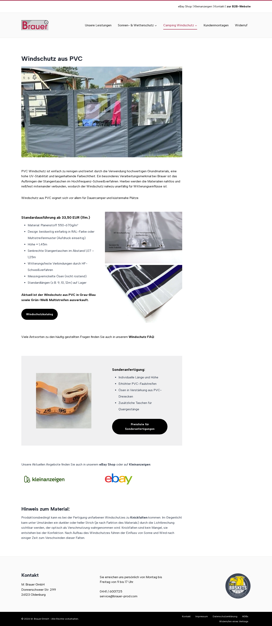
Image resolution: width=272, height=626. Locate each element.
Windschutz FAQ (141, 337)
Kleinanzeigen (203, 6)
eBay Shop (185, 6)
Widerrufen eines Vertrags (233, 621)
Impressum (201, 616)
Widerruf (241, 25)
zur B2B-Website (238, 6)
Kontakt (219, 6)
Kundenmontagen (216, 25)
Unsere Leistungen (98, 25)
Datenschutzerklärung (225, 616)
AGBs (245, 616)
